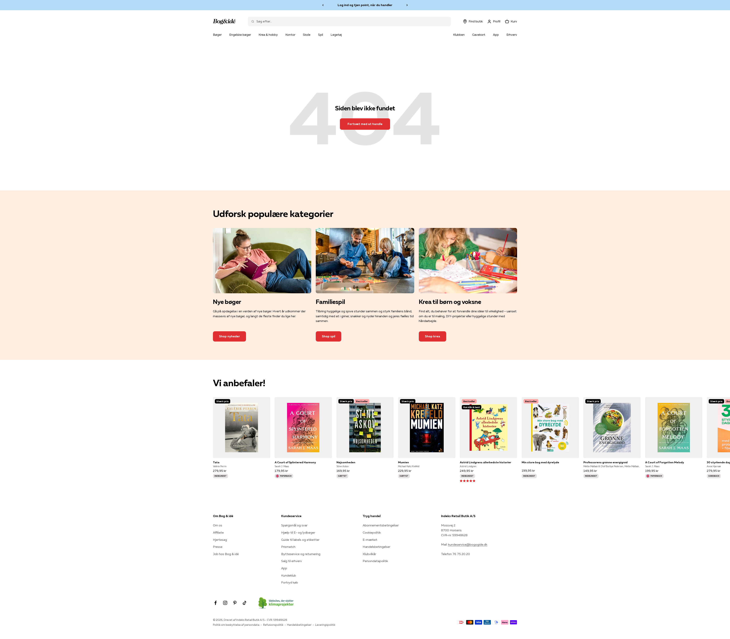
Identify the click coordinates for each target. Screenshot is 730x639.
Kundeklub (288, 575)
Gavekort (478, 34)
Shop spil (328, 336)
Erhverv (511, 34)
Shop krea (432, 336)
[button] (467, 480)
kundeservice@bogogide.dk (467, 544)
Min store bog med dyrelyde (540, 462)
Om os (217, 525)
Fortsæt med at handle (365, 124)
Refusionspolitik (273, 624)
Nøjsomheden (345, 462)
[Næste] (407, 5)
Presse (217, 547)
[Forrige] (323, 5)
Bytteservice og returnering (300, 554)
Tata (216, 462)
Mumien (403, 462)
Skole (306, 34)
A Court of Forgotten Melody (664, 462)
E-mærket (370, 540)
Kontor (290, 34)
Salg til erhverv (291, 561)
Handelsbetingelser (376, 547)
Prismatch (288, 547)
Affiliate (218, 532)
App (496, 34)
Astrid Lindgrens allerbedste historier (485, 462)
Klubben (459, 34)
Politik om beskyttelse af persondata (236, 624)
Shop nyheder (229, 336)
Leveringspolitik (325, 624)
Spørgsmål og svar (294, 525)
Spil (320, 34)
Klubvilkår (369, 554)
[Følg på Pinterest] (234, 602)
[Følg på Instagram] (225, 602)
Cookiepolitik (372, 532)
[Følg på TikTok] (244, 602)
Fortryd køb (289, 582)
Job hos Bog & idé (226, 554)
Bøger (217, 34)
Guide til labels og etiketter (300, 540)
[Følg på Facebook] (215, 602)
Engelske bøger (240, 34)
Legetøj (336, 34)
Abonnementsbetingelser (381, 525)
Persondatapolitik (375, 561)
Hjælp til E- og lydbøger (298, 532)
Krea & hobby (268, 34)
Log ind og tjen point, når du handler (365, 5)
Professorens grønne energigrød (605, 462)
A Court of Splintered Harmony (295, 462)
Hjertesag (220, 540)
